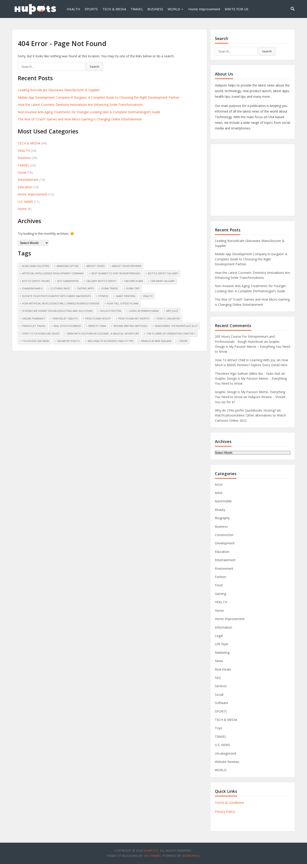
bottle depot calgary (163, 273)
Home (22, 209)
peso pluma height (98, 318)
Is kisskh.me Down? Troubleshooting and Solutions (57, 310)
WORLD (174, 9)
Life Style (221, 644)
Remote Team (97, 326)
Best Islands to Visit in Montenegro (115, 273)
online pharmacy (33, 318)
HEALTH (73, 9)
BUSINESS (155, 9)
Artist (218, 493)
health (148, 296)
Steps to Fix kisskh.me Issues (40, 333)
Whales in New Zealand (156, 341)
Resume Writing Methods (130, 326)
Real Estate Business (67, 326)
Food (218, 585)
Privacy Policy (225, 811)
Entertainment (28, 179)
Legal (219, 636)
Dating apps (86, 288)
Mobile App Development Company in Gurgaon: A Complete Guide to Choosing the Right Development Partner (98, 97)
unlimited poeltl (68, 341)
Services (221, 686)
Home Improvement (204, 9)
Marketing (222, 652)
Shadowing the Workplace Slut (176, 326)
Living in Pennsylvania (144, 310)
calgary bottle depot (101, 281)
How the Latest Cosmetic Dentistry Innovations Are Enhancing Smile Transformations (80, 104)
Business (24, 158)
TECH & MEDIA (114, 9)
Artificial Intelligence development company (53, 273)
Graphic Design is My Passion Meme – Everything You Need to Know (252, 346)
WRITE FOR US (236, 9)
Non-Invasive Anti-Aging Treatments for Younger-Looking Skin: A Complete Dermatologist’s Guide (89, 112)
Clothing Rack (60, 288)
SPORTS (91, 9)
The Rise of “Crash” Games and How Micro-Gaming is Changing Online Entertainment (80, 119)
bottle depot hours (36, 281)
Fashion (220, 577)
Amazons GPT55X (68, 266)
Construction (224, 535)
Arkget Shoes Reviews (126, 266)
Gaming (220, 594)
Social (22, 172)
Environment (224, 568)
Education (25, 187)
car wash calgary (163, 281)
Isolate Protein (110, 310)
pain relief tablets (65, 318)
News (219, 661)
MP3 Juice (172, 310)
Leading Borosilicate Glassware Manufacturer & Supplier (59, 90)
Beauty (220, 509)
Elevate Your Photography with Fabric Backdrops (56, 296)
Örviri (183, 341)
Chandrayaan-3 (32, 288)
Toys (218, 728)
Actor (219, 484)
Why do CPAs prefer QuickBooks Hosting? (245, 410)
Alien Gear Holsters (35, 266)
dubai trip (133, 288)
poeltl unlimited (168, 318)
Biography (222, 518)
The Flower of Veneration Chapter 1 (171, 333)
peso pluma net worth (133, 318)
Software (221, 703)
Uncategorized (225, 753)
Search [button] (94, 66)
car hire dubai (133, 281)
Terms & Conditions (229, 802)
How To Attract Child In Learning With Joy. (245, 360)
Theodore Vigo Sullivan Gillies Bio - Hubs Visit (247, 373)
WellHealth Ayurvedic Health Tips (110, 341)
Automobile (223, 501)
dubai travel (109, 288)
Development (225, 543)
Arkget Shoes (95, 266)
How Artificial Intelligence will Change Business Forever (60, 303)
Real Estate (223, 669)
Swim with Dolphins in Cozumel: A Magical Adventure (103, 333)
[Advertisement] (252, 179)
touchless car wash (35, 341)
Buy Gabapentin (67, 281)
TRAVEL (137, 9)
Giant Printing (126, 296)
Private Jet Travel (34, 326)
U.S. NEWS (25, 201)
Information (223, 627)
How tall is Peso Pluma (122, 303)
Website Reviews (227, 762)
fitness (103, 296)
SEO (218, 678)
